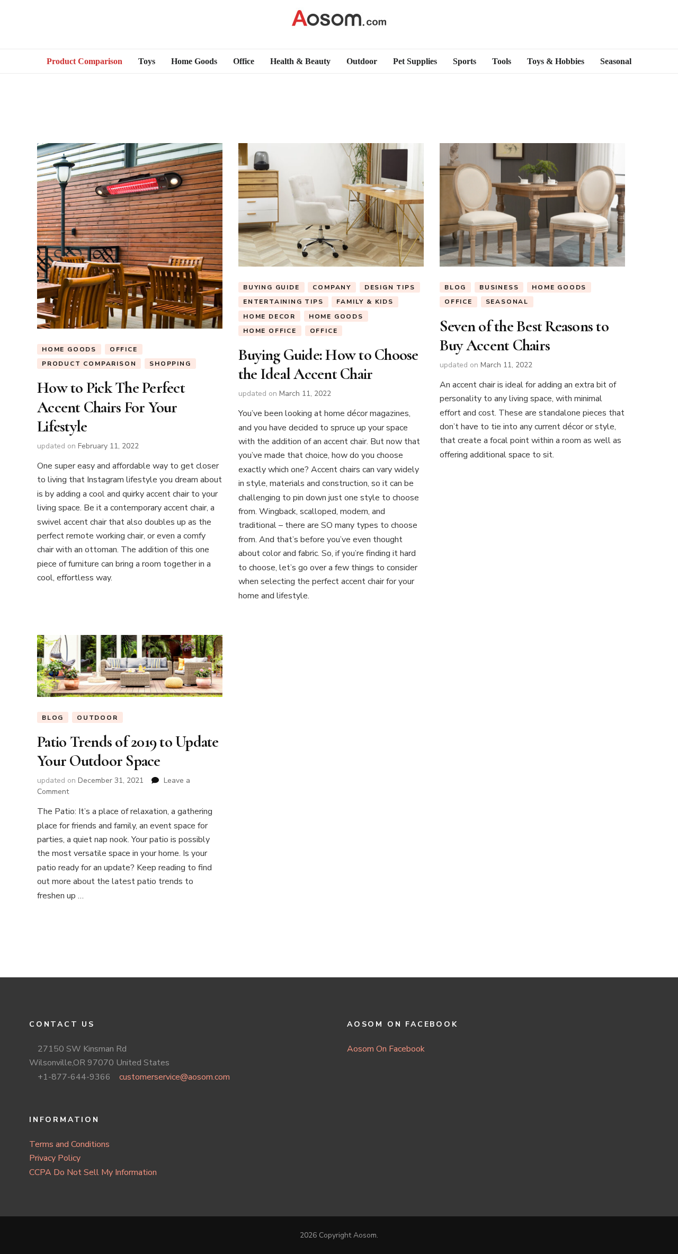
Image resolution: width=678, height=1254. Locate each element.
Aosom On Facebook (386, 1049)
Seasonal (507, 301)
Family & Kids (364, 301)
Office (124, 349)
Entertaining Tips (283, 301)
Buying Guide (271, 287)
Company (332, 287)
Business (499, 287)
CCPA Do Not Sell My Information (93, 1172)
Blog (455, 287)
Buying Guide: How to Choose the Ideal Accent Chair (328, 364)
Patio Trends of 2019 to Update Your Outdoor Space (128, 751)
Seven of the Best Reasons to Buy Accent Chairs (524, 335)
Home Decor (269, 316)
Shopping (170, 363)
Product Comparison (89, 363)
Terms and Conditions (69, 1144)
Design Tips (389, 287)
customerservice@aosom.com (174, 1077)
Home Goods (69, 349)
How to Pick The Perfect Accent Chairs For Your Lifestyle (111, 407)
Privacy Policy (55, 1158)
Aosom (365, 1235)
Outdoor (97, 717)
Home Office (270, 330)
